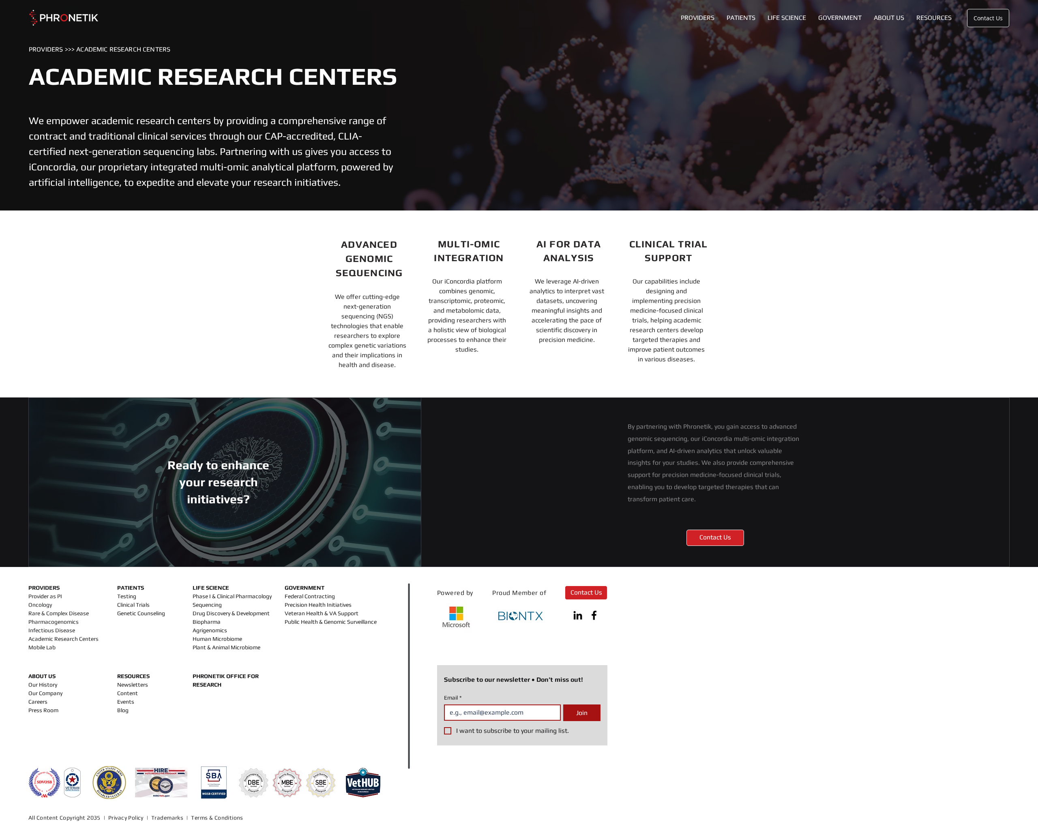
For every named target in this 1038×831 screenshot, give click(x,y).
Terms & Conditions (217, 817)
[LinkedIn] (578, 615)
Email (453, 697)
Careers (37, 701)
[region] (367, 304)
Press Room (43, 710)
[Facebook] (594, 615)
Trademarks (167, 817)
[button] (698, 18)
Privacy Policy (126, 817)
